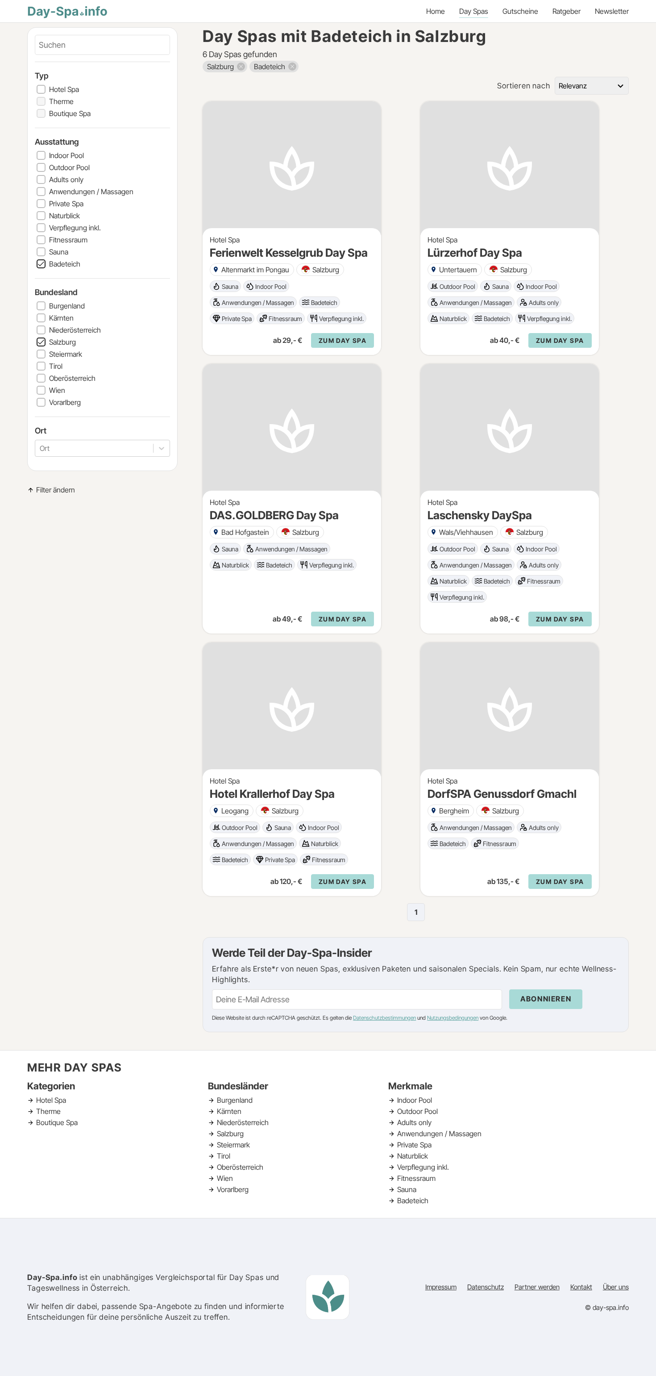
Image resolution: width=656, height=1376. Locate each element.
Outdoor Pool (69, 167)
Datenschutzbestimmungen (384, 1017)
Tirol (55, 366)
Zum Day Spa (342, 340)
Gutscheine (520, 11)
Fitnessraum (68, 239)
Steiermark (65, 354)
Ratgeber (566, 11)
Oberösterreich (72, 378)
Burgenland (67, 305)
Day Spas (473, 11)
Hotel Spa (64, 89)
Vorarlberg (65, 402)
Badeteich (64, 263)
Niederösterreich (75, 329)
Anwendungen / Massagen (91, 191)
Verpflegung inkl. (75, 227)
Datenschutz (485, 1287)
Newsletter (612, 11)
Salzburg (62, 342)
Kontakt (581, 1287)
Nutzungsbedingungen (452, 1017)
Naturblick (64, 215)
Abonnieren (545, 998)
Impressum (441, 1287)
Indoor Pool (66, 155)
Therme (61, 101)
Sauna (58, 251)
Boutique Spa (70, 113)
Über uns (616, 1287)
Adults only (66, 179)
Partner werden (537, 1287)
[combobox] (41, 448)
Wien (57, 390)
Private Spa (66, 203)
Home (435, 11)
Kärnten (61, 317)
